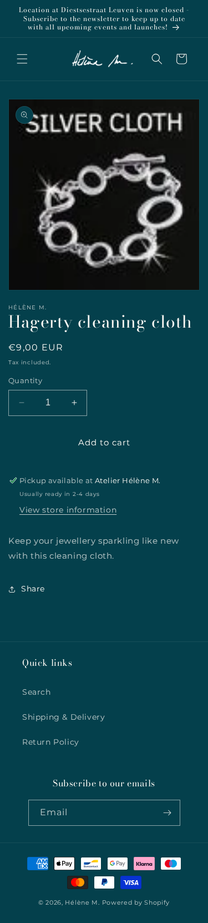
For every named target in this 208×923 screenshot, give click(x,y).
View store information (67, 510)
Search (36, 692)
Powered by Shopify (136, 902)
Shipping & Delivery (63, 717)
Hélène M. (82, 902)
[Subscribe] (167, 813)
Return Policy (50, 742)
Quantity (25, 380)
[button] (22, 59)
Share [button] (33, 589)
